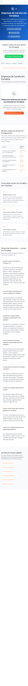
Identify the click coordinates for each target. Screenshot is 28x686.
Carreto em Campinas (7, 484)
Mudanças (8, 63)
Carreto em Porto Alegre (8, 475)
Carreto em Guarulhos (7, 479)
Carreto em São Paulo (7, 463)
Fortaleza (14, 63)
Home (2, 63)
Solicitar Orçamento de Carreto (14, 113)
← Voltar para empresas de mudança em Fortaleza (14, 68)
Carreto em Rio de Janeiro (8, 467)
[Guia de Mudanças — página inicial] (9, 2)
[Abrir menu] (25, 2)
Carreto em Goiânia (7, 471)
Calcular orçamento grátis (14, 56)
